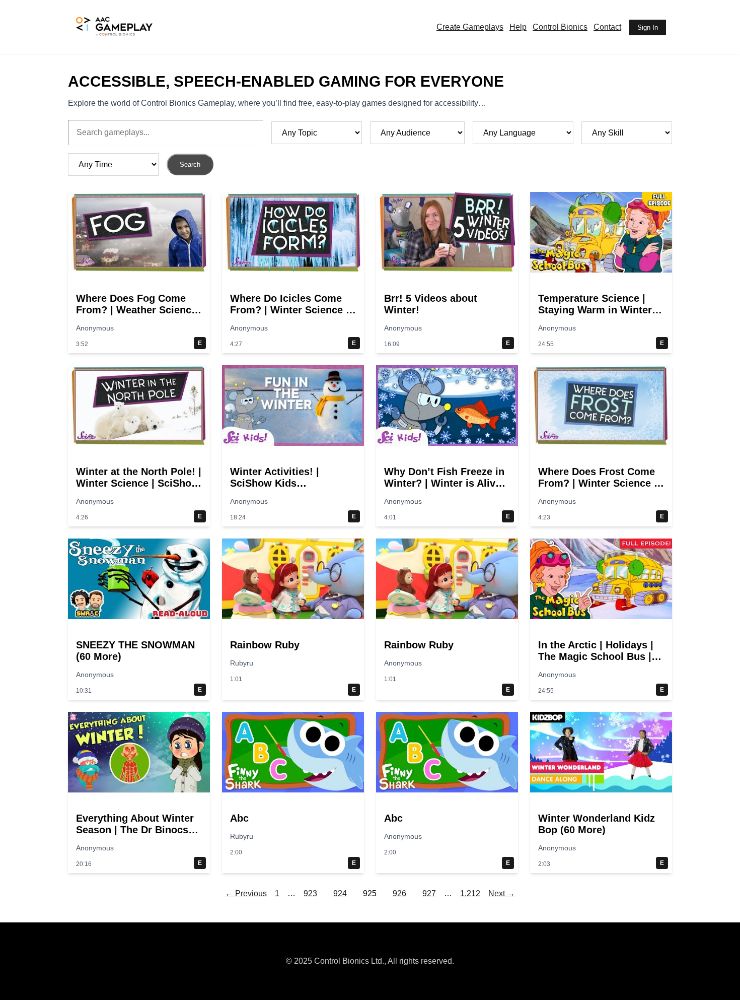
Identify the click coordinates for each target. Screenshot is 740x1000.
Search (190, 164)
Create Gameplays (469, 27)
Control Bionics (560, 27)
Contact (607, 27)
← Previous (246, 893)
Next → (501, 893)
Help (518, 27)
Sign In (647, 27)
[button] (139, 272)
